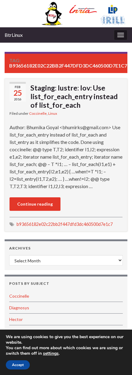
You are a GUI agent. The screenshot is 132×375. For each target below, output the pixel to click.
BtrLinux (14, 35)
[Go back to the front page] (66, 13)
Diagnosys (19, 307)
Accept (18, 364)
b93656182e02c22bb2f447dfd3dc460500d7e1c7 (65, 224)
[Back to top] (118, 361)
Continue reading (35, 204)
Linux (52, 113)
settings (51, 353)
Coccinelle (38, 113)
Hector (16, 319)
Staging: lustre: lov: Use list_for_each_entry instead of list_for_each (74, 96)
